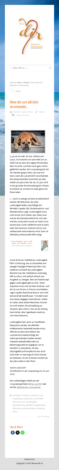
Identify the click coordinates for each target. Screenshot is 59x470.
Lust (12, 156)
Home (19, 83)
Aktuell (26, 83)
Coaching (34, 395)
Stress (15, 412)
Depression (28, 399)
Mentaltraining (19, 405)
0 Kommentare (22, 115)
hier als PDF (36, 384)
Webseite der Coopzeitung (28, 387)
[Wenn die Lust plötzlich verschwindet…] (28, 141)
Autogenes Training (21, 395)
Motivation (17, 408)
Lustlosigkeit (31, 402)
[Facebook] (12, 450)
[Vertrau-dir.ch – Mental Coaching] (31, 60)
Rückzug (41, 408)
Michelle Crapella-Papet (23, 112)
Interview (16, 402)
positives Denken (29, 408)
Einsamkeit (38, 399)
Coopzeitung (18, 399)
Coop (41, 395)
